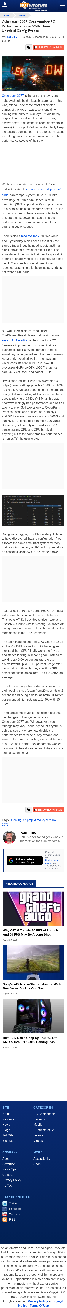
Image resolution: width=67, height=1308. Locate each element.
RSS (12, 1219)
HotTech (7, 1185)
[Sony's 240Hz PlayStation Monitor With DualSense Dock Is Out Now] (33, 962)
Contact (7, 1174)
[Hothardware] (33, 6)
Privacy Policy (11, 1180)
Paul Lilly (28, 833)
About (6, 1158)
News (22, 15)
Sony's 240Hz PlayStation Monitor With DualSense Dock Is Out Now (32, 986)
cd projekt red (32, 820)
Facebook (15, 1208)
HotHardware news (52, 861)
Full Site (7, 1135)
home (6, 15)
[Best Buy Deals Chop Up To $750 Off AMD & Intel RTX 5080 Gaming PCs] (33, 1016)
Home (6, 1113)
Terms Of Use (39, 1305)
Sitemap (7, 1140)
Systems (39, 1119)
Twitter (13, 1203)
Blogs (6, 1130)
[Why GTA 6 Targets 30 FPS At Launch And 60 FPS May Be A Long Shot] (33, 909)
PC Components (44, 1113)
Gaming (16, 820)
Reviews (8, 1119)
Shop (37, 1164)
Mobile (38, 1124)
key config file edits (14, 340)
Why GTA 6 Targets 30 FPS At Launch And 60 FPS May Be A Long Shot (30, 932)
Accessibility (42, 1158)
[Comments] (28, 47)
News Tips (9, 1169)
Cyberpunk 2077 (13, 95)
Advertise (8, 1164)
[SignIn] (7, 5)
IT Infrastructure (44, 1130)
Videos (38, 1140)
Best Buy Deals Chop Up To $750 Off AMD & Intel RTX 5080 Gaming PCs (30, 1040)
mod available (30, 236)
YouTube (15, 1214)
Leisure (38, 1135)
